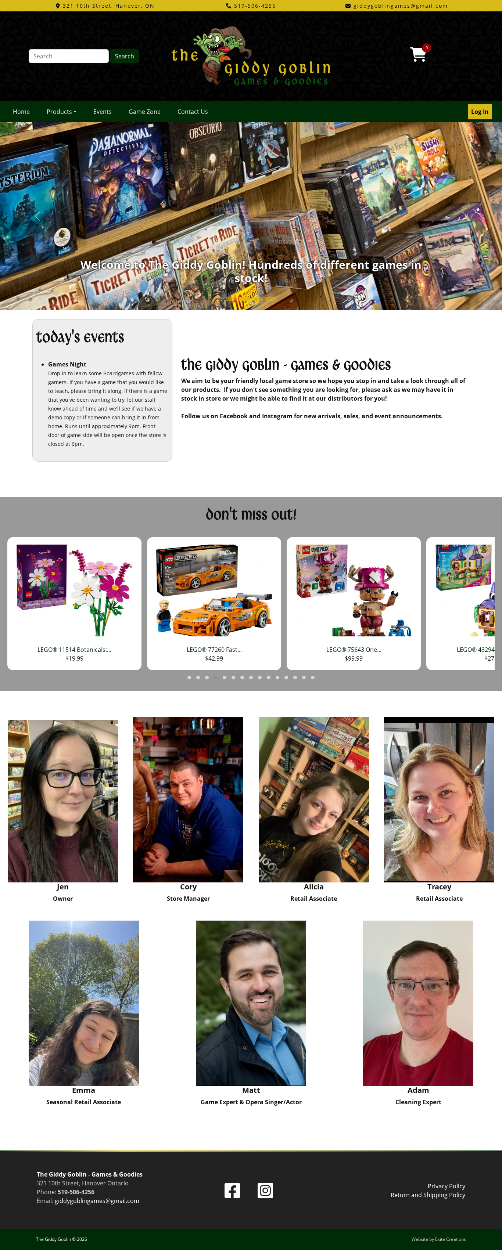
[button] (189, 677)
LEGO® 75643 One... (214, 650)
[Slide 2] (257, 298)
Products (59, 112)
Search (124, 56)
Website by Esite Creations (439, 1239)
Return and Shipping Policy (428, 1195)
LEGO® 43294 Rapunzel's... (354, 650)
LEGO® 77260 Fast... (74, 650)
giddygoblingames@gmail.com (97, 1201)
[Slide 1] (244, 298)
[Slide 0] (231, 298)
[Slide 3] (270, 298)
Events (102, 112)
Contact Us (193, 112)
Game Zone (145, 112)
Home (21, 112)
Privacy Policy (446, 1186)
